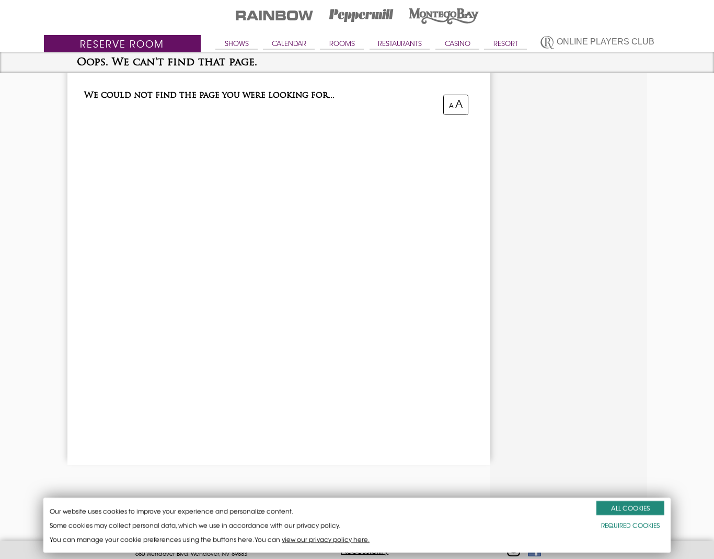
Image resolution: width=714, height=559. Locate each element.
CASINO (457, 43)
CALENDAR (289, 43)
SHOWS (237, 43)
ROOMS (342, 43)
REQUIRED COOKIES (630, 525)
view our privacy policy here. (326, 539)
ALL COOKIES (630, 508)
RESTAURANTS (400, 43)
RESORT (505, 43)
